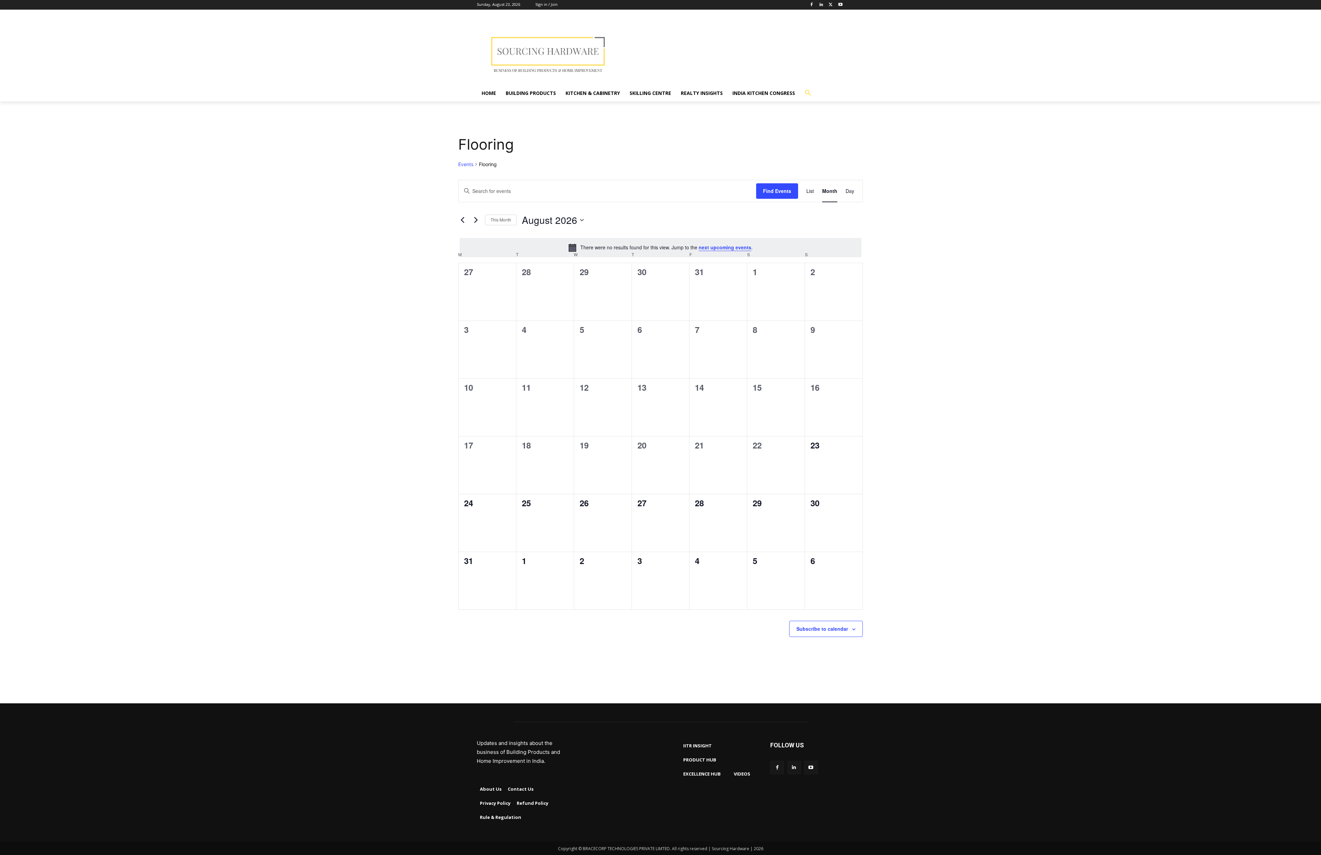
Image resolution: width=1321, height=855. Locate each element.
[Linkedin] (821, 5)
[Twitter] (831, 5)
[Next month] (476, 220)
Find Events (777, 190)
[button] (808, 93)
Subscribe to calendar (822, 628)
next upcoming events (725, 247)
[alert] (660, 247)
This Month (501, 220)
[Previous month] (462, 220)
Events (465, 164)
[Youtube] (840, 5)
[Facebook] (812, 5)
